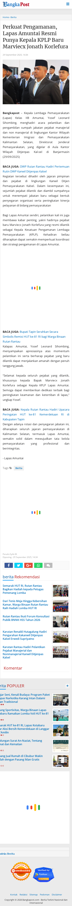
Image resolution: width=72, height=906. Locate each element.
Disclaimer (57, 894)
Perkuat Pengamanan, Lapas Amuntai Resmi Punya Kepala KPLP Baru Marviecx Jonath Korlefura (35, 37)
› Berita (12, 17)
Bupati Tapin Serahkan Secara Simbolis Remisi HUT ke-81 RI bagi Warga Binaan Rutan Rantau (34, 336)
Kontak (13, 894)
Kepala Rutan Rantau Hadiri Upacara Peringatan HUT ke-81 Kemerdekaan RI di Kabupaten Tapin (36, 414)
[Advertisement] (36, 288)
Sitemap (33, 894)
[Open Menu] (67, 3)
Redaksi (23, 894)
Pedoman (45, 894)
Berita (18, 468)
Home (6, 17)
